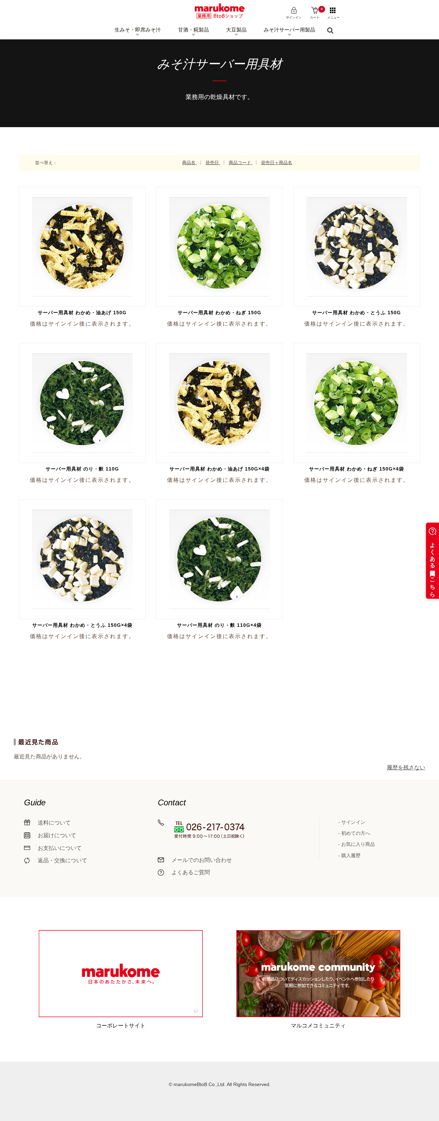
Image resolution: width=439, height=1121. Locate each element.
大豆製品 (236, 30)
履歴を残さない (406, 767)
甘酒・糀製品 (193, 30)
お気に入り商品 (358, 844)
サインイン (353, 822)
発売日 (212, 162)
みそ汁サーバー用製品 (289, 30)
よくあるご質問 (190, 872)
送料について (54, 823)
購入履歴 (350, 855)
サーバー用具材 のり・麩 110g (82, 469)
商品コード (240, 162)
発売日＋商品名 (276, 162)
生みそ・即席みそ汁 (138, 30)
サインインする (81, 236)
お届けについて (57, 835)
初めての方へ (355, 833)
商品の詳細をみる (84, 260)
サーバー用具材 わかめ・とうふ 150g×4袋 (82, 625)
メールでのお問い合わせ (201, 860)
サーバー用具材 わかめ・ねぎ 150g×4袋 (356, 469)
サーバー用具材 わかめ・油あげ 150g (82, 312)
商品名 (189, 162)
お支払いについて (60, 848)
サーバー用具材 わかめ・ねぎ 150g (219, 312)
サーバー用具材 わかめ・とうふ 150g (356, 312)
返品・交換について (62, 860)
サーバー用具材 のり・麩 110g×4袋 (219, 625)
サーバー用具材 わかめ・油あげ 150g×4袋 (219, 469)
